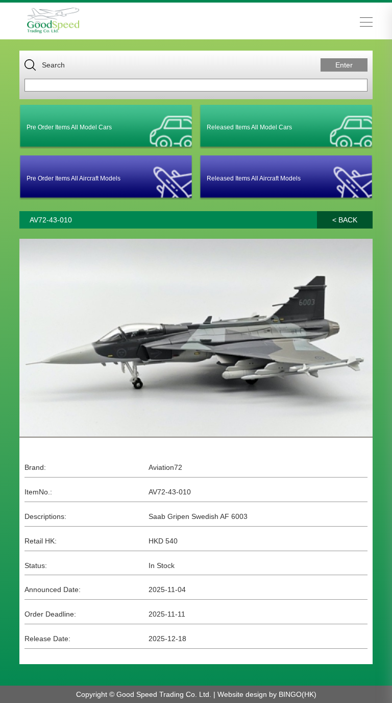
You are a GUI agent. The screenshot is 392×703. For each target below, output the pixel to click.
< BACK (344, 220)
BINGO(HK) (297, 694)
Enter (344, 65)
